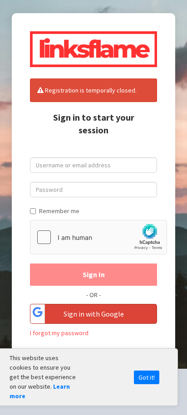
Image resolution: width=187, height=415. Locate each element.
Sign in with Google (94, 313)
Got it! (146, 377)
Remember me (59, 211)
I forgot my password (59, 333)
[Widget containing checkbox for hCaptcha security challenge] (98, 237)
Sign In (94, 274)
